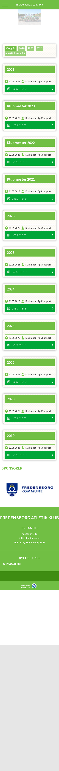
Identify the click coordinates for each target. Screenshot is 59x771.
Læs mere (19, 88)
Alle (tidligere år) (15, 53)
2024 (39, 48)
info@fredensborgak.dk (32, 542)
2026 (22, 48)
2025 (30, 48)
